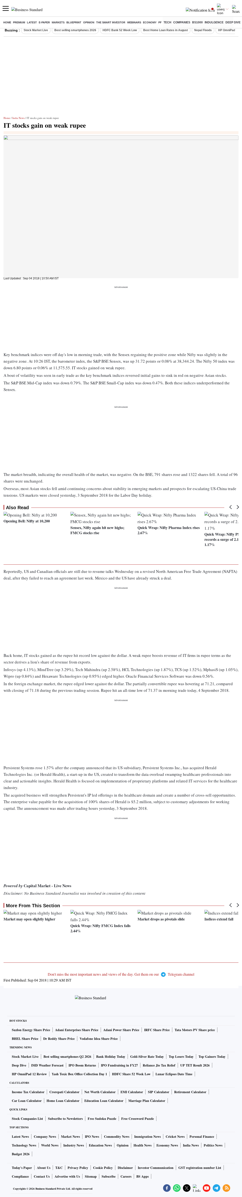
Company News (45, 1136)
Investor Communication (155, 1167)
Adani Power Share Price (121, 1029)
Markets (58, 22)
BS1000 (197, 22)
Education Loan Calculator (103, 1100)
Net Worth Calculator (100, 1091)
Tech (167, 22)
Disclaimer (125, 1167)
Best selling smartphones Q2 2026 (67, 1056)
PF (160, 22)
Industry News (73, 1145)
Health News (142, 1145)
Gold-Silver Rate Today (147, 1056)
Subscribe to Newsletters (65, 1118)
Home (7, 22)
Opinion (88, 22)
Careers (126, 1176)
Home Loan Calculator (63, 1100)
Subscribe (109, 1176)
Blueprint (73, 22)
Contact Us (42, 1176)
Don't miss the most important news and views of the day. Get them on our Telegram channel (121, 974)
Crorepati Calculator (64, 1091)
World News (49, 1145)
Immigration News (147, 1136)
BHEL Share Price (25, 1038)
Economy (149, 22)
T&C (59, 1167)
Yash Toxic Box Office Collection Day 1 (79, 1073)
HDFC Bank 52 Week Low (120, 30)
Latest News (20, 1136)
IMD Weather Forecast (47, 1065)
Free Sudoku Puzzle (102, 1118)
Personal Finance (202, 1136)
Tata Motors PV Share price (195, 1029)
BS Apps (142, 1176)
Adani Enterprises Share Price (76, 1029)
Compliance (20, 1176)
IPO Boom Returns (82, 1065)
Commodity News (116, 1136)
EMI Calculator (132, 1091)
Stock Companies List (27, 1118)
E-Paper (44, 22)
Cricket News (175, 1136)
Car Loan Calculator (27, 1100)
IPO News (92, 1136)
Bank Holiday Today (110, 1056)
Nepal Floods (203, 30)
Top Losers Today (181, 1056)
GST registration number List (199, 1167)
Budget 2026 (21, 1153)
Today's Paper (22, 1167)
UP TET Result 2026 (195, 1065)
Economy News (167, 1145)
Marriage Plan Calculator (146, 1100)
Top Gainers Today (212, 1056)
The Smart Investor (110, 22)
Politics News (213, 1145)
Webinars (134, 22)
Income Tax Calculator (28, 1091)
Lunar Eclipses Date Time (174, 1073)
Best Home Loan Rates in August (165, 30)
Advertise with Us (67, 1176)
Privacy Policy (78, 1167)
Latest (32, 22)
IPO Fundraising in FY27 (119, 1065)
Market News (70, 1136)
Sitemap (91, 1176)
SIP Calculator (158, 1091)
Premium (19, 22)
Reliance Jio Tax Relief (159, 1065)
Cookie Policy (103, 1167)
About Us (43, 1167)
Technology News (24, 1145)
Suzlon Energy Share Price (31, 1029)
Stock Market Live (36, 30)
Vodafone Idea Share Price (99, 1038)
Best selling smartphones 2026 (75, 30)
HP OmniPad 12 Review (29, 1073)
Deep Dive (233, 22)
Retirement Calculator (190, 1091)
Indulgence (214, 22)
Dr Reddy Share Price (59, 1038)
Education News (100, 1145)
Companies (181, 22)
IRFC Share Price (157, 1029)
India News (18, 118)
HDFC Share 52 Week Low (131, 1073)
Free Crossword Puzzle (137, 1118)
